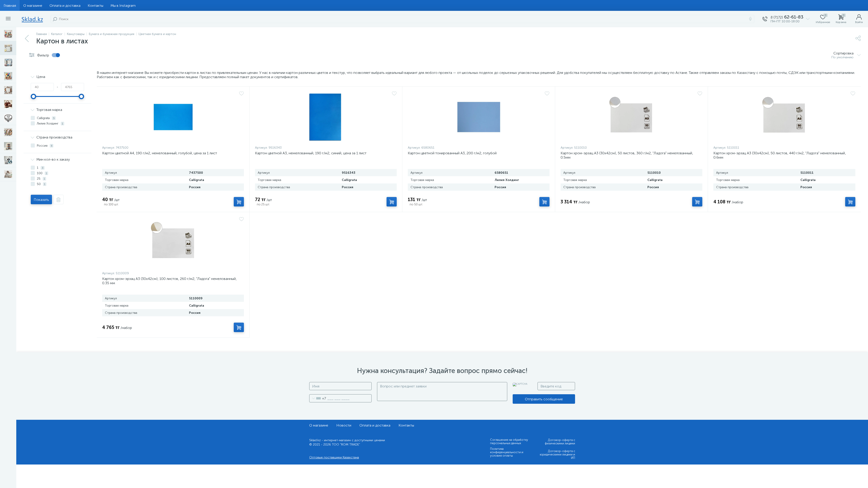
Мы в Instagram (123, 5)
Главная (10, 5)
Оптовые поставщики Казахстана (334, 457)
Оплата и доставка (65, 5)
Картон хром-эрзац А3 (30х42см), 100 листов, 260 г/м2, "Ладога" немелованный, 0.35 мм (169, 281)
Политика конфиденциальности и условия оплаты (506, 452)
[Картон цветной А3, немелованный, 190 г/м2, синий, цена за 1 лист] (326, 117)
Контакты (95, 5)
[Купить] (239, 201)
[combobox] (317, 398)
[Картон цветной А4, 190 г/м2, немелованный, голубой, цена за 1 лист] (173, 117)
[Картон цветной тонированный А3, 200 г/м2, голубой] (479, 117)
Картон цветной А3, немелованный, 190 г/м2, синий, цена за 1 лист (310, 153)
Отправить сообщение (544, 399)
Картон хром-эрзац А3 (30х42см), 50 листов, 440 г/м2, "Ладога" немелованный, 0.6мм (779, 155)
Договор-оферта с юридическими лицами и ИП (557, 454)
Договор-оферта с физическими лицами (560, 441)
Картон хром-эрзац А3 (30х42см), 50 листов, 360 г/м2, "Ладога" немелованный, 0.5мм (627, 155)
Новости (343, 425)
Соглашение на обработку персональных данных (509, 441)
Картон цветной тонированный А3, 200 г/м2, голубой (452, 153)
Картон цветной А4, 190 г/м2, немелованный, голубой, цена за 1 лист (159, 153)
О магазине (32, 5)
